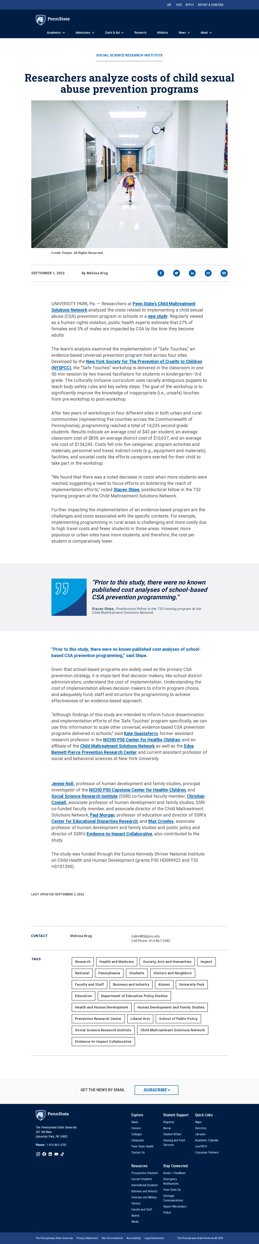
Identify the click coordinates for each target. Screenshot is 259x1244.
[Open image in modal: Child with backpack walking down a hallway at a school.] (129, 174)
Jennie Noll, (63, 783)
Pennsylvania (109, 973)
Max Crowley (161, 821)
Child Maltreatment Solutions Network (172, 1030)
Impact (206, 962)
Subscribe (155, 1090)
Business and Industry (131, 984)
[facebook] (160, 274)
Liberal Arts (140, 1019)
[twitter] (176, 274)
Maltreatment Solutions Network (123, 746)
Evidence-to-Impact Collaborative (119, 833)
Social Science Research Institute (129, 55)
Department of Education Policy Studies (134, 996)
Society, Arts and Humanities (167, 962)
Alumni (164, 984)
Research (82, 962)
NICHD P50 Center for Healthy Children (141, 739)
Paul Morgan (102, 815)
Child (85, 746)
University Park (191, 984)
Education (83, 996)
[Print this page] (224, 273)
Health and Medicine (117, 962)
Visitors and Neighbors (173, 973)
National (82, 973)
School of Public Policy (178, 1019)
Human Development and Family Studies (170, 1007)
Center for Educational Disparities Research (94, 821)
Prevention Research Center (98, 1019)
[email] (208, 274)
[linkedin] (192, 274)
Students (136, 973)
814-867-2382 (159, 941)
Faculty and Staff (89, 984)
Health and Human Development (101, 1007)
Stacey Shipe (126, 489)
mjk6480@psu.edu (145, 936)
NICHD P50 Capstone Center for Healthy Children (137, 790)
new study (158, 316)
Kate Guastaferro (141, 733)
